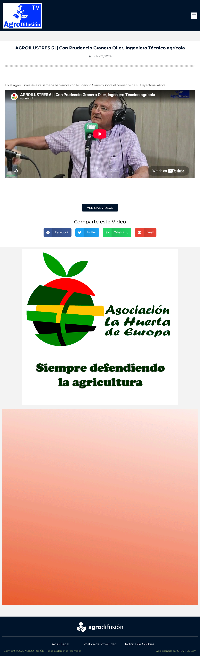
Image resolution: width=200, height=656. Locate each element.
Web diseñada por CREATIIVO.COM (176, 650)
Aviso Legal (60, 644)
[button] (194, 15)
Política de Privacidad (100, 644)
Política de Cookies (139, 644)
